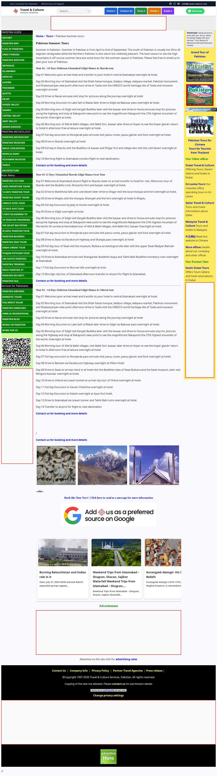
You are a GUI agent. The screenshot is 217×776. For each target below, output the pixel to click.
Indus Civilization (13, 148)
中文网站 (191, 236)
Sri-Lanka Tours (196, 184)
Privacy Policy (100, 670)
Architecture (10, 170)
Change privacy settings (108, 695)
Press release (154, 670)
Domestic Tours (12, 296)
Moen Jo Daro (10, 153)
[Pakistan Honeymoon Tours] (200, 105)
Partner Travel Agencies (128, 670)
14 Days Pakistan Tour (15, 191)
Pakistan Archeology (15, 137)
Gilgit (6, 98)
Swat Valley (9, 121)
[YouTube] (178, 4)
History (7, 37)
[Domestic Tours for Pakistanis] (200, 81)
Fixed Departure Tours (16, 186)
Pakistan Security (13, 275)
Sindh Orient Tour (13, 247)
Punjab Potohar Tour (15, 253)
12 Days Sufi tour (13, 208)
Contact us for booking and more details (61, 165)
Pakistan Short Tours (15, 197)
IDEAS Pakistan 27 (12, 269)
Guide (168, 10)
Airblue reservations (15, 313)
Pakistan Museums (13, 142)
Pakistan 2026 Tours (14, 242)
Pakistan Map (10, 43)
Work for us (10, 330)
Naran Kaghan (11, 126)
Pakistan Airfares (13, 291)
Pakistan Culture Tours (13, 181)
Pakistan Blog (11, 319)
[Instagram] (174, 4)
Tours (141, 10)
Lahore (6, 82)
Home (111, 10)
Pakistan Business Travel (13, 237)
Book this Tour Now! (76, 497)
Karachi (7, 76)
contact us (118, 684)
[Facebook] (170, 4)
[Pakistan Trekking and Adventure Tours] (200, 136)
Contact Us (126, 10)
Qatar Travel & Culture (200, 203)
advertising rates (126, 659)
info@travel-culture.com (194, 3)
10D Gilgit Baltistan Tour (14, 226)
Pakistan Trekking (13, 264)
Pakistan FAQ (10, 280)
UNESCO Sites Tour (13, 203)
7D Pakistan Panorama (16, 219)
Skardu (6, 110)
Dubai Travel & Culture (200, 165)
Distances (8, 65)
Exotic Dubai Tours (197, 268)
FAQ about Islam (12, 302)
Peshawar (8, 87)
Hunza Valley (10, 104)
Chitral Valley (11, 115)
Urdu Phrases (10, 54)
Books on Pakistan (13, 324)
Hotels (154, 10)
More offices (194, 247)
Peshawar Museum (13, 159)
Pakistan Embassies (14, 307)
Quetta (6, 93)
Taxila (6, 164)
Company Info (79, 670)
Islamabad (8, 71)
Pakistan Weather (13, 60)
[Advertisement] (109, 24)
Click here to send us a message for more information (121, 497)
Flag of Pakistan (12, 48)
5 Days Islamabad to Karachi (14, 215)
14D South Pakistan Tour (14, 259)
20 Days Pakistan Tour (15, 230)
